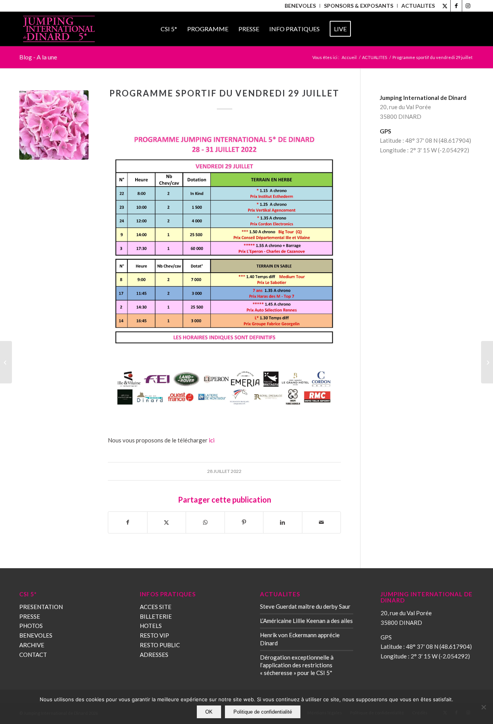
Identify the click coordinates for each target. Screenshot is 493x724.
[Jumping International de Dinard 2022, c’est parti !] (6, 362)
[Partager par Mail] (321, 522)
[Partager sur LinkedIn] (282, 522)
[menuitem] (300, 6)
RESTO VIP (154, 635)
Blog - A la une (38, 57)
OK (209, 712)
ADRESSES (154, 654)
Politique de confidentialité (262, 712)
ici (212, 440)
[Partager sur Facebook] (127, 522)
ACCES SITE (155, 606)
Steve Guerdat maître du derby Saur (305, 606)
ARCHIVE (31, 644)
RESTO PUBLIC (160, 644)
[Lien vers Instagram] (468, 6)
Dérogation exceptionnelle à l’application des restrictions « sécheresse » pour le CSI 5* (297, 665)
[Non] (483, 707)
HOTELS (151, 625)
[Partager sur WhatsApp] (205, 522)
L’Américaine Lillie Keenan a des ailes (306, 620)
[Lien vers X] (444, 6)
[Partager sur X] (167, 522)
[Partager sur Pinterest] (244, 522)
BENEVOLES (35, 635)
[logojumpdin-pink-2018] (59, 29)
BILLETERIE (156, 616)
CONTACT (33, 654)
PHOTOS (31, 625)
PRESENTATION (41, 606)
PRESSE (29, 616)
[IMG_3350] (54, 125)
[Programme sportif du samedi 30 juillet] (487, 362)
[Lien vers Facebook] (456, 6)
